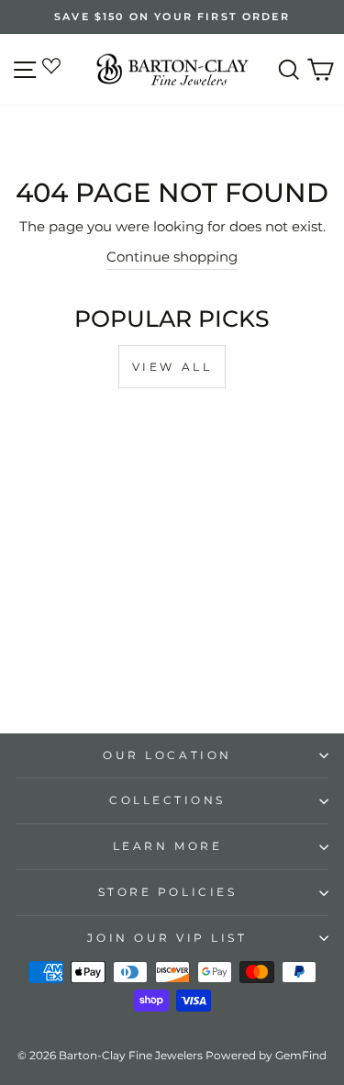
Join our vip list (167, 938)
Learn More (167, 846)
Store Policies (167, 892)
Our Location (167, 755)
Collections (167, 800)
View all (172, 367)
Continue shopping (172, 257)
